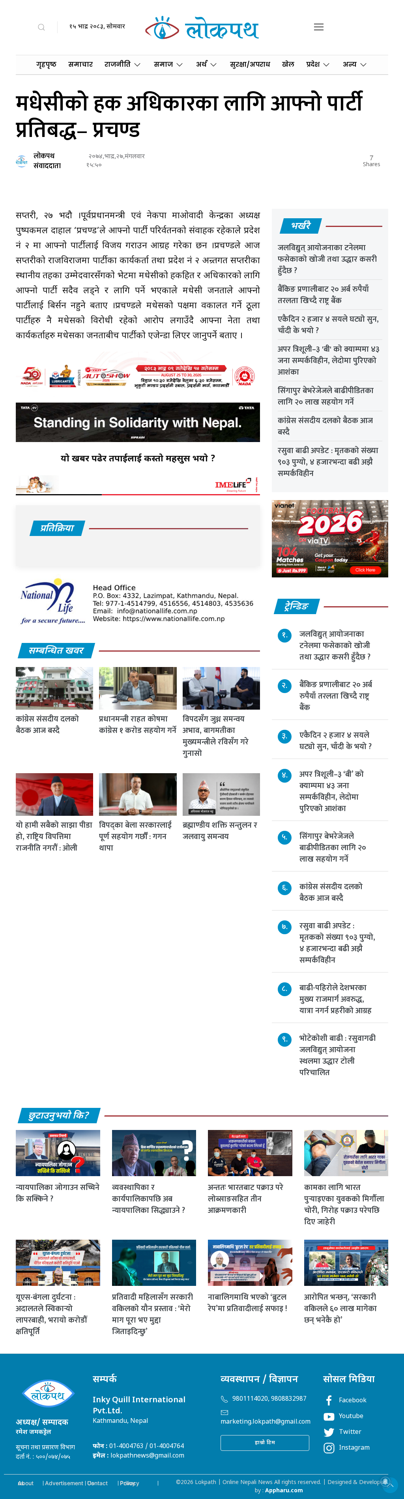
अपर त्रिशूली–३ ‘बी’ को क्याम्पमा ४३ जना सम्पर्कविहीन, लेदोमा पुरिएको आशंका (331, 791)
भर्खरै (300, 226)
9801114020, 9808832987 (269, 1399)
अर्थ (201, 64)
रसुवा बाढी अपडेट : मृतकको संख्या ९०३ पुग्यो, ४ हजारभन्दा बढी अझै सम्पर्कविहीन (328, 462)
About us (26, 1483)
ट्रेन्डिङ (296, 607)
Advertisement (64, 1483)
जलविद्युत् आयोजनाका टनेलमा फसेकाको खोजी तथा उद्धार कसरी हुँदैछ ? (327, 259)
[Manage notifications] (385, 1481)
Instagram (354, 1448)
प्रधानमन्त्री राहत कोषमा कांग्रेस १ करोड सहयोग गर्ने (137, 724)
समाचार (80, 64)
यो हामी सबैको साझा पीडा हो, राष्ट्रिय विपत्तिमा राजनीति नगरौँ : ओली (54, 837)
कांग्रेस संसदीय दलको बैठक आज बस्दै (47, 724)
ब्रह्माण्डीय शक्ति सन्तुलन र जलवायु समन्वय (220, 831)
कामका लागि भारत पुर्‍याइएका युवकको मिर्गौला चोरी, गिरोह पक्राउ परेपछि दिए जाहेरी (344, 1205)
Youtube (351, 1417)
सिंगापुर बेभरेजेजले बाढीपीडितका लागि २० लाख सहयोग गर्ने (326, 396)
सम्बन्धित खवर (56, 651)
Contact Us (97, 1483)
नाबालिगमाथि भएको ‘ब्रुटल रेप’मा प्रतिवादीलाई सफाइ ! (247, 1303)
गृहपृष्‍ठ (46, 64)
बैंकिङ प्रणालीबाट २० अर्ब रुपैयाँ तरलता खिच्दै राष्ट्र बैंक (323, 295)
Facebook (353, 1401)
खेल (288, 64)
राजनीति (118, 64)
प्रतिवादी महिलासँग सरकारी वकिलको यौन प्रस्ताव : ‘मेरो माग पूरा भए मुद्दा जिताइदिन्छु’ (152, 1314)
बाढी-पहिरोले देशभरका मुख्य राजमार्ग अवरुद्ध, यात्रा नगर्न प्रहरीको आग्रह (335, 999)
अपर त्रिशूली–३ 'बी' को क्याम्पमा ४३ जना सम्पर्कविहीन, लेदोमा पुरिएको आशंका (329, 361)
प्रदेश (313, 64)
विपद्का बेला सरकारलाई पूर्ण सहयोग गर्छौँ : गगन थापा (135, 837)
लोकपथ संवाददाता (47, 161)
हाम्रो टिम (265, 1442)
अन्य (350, 64)
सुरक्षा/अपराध (250, 64)
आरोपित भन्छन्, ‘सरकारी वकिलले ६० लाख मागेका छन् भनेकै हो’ (340, 1309)
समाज (163, 64)
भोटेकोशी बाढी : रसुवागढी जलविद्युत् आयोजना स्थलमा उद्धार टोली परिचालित (337, 1055)
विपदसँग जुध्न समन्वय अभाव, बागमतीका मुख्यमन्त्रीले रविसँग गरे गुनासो (216, 736)
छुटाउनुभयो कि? (59, 1116)
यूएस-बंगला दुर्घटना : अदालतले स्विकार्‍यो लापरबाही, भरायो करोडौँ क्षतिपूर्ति (51, 1314)
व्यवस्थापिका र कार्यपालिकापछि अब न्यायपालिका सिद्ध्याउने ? (148, 1199)
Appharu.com (284, 1491)
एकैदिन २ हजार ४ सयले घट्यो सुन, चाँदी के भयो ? (328, 325)
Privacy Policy (129, 1483)
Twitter (350, 1432)
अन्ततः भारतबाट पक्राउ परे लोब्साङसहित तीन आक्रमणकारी (245, 1199)
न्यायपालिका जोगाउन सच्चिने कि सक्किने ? (57, 1193)
